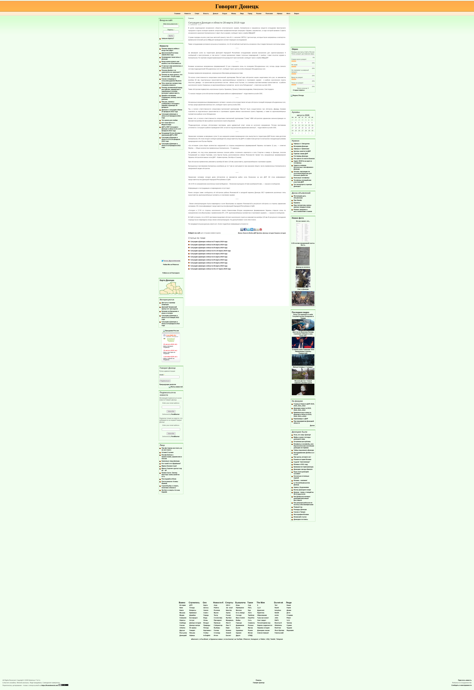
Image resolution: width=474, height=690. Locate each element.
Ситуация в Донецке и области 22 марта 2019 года (208, 254)
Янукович (290, 630)
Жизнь (233, 13)
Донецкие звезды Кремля (303, 469)
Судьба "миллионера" (302, 462)
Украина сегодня (280, 233)
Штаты (205, 608)
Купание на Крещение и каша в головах (170, 312)
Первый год (298, 507)
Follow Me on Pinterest (171, 264)
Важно (182, 603)
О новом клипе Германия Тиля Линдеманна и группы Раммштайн (303, 351)
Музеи (216, 613)
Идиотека (260, 613)
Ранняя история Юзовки (302, 459)
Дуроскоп (260, 610)
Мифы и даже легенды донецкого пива (302, 438)
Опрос (295, 49)
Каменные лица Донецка (171, 461)
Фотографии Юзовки (301, 514)
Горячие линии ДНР (301, 154)
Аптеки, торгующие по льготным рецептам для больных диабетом (303, 173)
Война (251, 233)
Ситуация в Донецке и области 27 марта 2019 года (208, 241)
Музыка (182, 613)
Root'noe (278, 628)
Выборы (217, 628)
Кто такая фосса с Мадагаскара (168, 123)
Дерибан (192, 615)
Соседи (238, 615)
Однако (238, 633)
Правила (297, 203)
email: (162, 375)
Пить (250, 608)
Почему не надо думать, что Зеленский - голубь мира (172, 75)
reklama (182, 628)
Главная (177, 13)
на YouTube (238, 639)
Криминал (193, 613)
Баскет (228, 635)
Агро (215, 605)
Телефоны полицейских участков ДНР (302, 181)
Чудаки (289, 628)
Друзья (182, 630)
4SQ (267, 639)
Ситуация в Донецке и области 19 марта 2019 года (208, 263)
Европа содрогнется (264, 625)
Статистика (218, 618)
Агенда (192, 608)
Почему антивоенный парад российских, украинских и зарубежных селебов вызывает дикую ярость (172, 90)
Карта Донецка (167, 280)
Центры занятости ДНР (302, 151)
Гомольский (279, 633)
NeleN (277, 613)
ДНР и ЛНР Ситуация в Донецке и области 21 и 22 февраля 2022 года (171, 129)
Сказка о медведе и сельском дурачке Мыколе (171, 80)
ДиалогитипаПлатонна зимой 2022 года (170, 54)
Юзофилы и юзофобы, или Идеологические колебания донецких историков (304, 446)
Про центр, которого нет (302, 457)
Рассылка (183, 633)
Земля (205, 610)
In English (206, 635)
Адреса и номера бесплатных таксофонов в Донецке (303, 167)
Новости (187, 13)
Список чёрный (262, 633)
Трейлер (251, 615)
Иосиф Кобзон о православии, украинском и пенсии (172, 456)
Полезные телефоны (301, 178)
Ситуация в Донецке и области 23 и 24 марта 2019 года (210, 251)
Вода (205, 618)
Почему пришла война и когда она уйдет (170, 49)
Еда (249, 610)
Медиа (181, 615)
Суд (249, 605)
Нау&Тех (251, 618)
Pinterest (247, 639)
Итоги (216, 635)
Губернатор (218, 625)
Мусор (250, 628)
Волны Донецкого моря (302, 490)
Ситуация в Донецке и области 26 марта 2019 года (208, 245)
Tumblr (272, 639)
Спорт (197, 13)
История (182, 605)
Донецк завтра (194, 625)
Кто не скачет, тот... (303, 221)
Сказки (182, 625)
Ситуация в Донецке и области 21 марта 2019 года (208, 257)
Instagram (254, 639)
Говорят (192, 630)
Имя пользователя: (171, 24)
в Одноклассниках (216, 639)
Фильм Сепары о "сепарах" (303, 367)
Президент (218, 620)
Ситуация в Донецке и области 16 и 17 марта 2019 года (210, 269)
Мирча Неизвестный (169, 466)
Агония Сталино (167, 452)
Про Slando (298, 200)
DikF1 (277, 620)
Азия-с (205, 613)
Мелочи (239, 610)
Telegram (279, 639)
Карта (205, 605)
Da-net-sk (278, 603)
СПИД (250, 635)
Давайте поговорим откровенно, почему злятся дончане (172, 97)
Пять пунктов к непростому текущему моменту (172, 84)
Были (238, 628)
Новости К (218, 603)
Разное (258, 13)
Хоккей (228, 633)
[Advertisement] (303, 31)
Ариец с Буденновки (301, 487)
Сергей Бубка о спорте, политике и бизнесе (170, 487)
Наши (289, 605)
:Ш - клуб (229, 608)
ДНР (255, 233)
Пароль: (171, 30)
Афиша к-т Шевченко (301, 149)
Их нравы (192, 628)
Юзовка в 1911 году (301, 464)
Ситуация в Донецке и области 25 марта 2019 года (208, 248)
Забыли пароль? (168, 38)
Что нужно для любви (170, 120)
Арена (228, 613)
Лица (242, 13)
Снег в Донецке (303, 289)
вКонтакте (194, 639)
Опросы (182, 620)
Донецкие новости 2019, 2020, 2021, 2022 (302, 409)
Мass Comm (240, 618)
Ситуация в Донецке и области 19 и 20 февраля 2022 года (171, 139)
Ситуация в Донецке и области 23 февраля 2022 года (171, 116)
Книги (181, 610)
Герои (289, 608)
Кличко (228, 630)
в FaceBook (204, 639)
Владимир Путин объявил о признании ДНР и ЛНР (172, 134)
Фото (288, 13)
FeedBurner (175, 414)
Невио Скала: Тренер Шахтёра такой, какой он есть (170, 474)
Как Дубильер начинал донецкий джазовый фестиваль (302, 498)
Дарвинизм (240, 625)
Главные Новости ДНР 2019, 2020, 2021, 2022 (304, 405)
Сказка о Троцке (299, 512)
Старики (290, 615)
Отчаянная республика (302, 441)
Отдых (224, 13)
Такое (250, 603)
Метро (250, 633)
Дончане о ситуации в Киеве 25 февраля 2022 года (172, 110)
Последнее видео (300, 312)
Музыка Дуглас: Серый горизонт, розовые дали (303, 382)
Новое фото (298, 218)
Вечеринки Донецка (301, 146)
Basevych (278, 623)
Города (206, 615)
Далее (312, 425)
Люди (289, 603)
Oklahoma (278, 625)
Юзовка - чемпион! (300, 480)
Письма (192, 633)
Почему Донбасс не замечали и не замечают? (171, 71)
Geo (205, 603)
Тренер (289, 623)
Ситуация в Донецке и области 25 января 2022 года (170, 317)
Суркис (289, 625)
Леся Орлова (279, 630)
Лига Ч (228, 625)
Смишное (182, 618)
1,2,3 (259, 608)
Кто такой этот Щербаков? (171, 463)
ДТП (190, 605)
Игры (238, 605)
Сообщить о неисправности (461, 685)
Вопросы (192, 610)
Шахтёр (229, 610)
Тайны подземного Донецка (304, 450)
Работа (216, 608)
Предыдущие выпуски (167, 384)
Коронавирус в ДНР (301, 419)
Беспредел (193, 618)
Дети (288, 613)
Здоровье (239, 630)
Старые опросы (299, 90)
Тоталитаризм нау (263, 623)
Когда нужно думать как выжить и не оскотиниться (171, 62)
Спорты (229, 603)
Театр (216, 615)
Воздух (206, 623)
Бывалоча (240, 603)
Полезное (269, 13)
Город (250, 13)
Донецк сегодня (268, 233)
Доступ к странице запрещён (168, 303)
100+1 (228, 605)
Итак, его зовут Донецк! (302, 435)
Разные (251, 625)
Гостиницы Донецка (301, 156)
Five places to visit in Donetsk (304, 158)
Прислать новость (465, 680)
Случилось (194, 603)
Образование (262, 615)
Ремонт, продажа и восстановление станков (303, 210)
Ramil (277, 608)
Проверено (240, 608)
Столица (217, 633)
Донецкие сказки (263, 630)
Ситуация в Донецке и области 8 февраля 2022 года (171, 323)
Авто (250, 613)
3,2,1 (288, 620)
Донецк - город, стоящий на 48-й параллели (304, 493)
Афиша (279, 13)
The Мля (261, 603)
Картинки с (207, 630)
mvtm (277, 615)
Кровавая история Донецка (303, 467)
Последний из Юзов (169, 479)
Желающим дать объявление (300, 197)
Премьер (217, 623)
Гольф (228, 615)
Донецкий (183, 635)
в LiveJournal (228, 639)
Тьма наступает (263, 618)
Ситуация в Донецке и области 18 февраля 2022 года (171, 145)
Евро (227, 628)
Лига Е (228, 623)
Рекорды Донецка (300, 509)
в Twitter (262, 639)
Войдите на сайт (194, 233)
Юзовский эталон (300, 517)
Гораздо (239, 623)
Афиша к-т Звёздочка (302, 144)
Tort (276, 605)
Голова (216, 630)
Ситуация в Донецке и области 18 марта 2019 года (208, 266)
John (276, 618)
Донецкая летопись (301, 519)
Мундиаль (229, 620)
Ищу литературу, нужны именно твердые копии (302, 206)
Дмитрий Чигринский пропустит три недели (170, 308)
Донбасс (260, 233)
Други (238, 635)
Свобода (182, 623)
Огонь (205, 620)
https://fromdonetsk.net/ (49, 685)
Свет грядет (261, 620)
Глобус (206, 633)
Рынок (250, 630)
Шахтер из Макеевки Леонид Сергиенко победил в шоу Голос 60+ (303, 334)
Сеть (250, 620)
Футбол (228, 618)
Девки (289, 610)
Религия (217, 610)
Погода (206, 628)
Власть (206, 13)
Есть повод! (240, 613)
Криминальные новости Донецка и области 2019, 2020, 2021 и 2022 (303, 414)
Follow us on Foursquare (171, 273)
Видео (296, 13)
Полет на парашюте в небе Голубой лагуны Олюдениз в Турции (303, 316)
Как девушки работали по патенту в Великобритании (303, 503)
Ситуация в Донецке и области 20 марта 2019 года (208, 260)
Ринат (289, 618)
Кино (181, 608)
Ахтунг (191, 620)
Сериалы (251, 623)
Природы (206, 625)
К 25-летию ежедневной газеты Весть (303, 244)
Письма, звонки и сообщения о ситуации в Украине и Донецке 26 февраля (170, 104)
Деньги (215, 13)
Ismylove (278, 610)
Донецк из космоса (303, 267)
